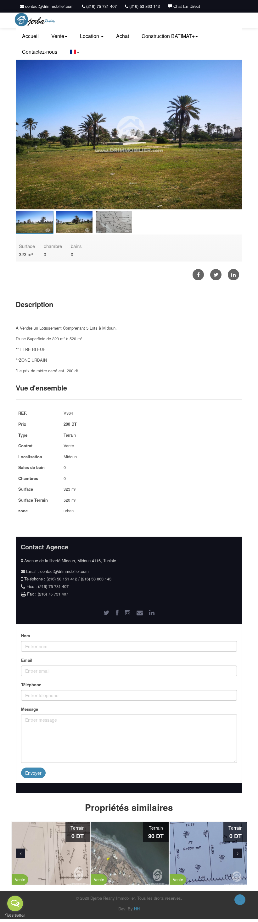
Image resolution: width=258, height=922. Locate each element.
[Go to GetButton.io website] (15, 916)
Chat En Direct (186, 6)
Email (26, 660)
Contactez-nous (39, 51)
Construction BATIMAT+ (168, 36)
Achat (122, 36)
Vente (57, 36)
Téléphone (31, 684)
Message (29, 709)
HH (137, 909)
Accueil (30, 36)
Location (90, 36)
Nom (25, 636)
